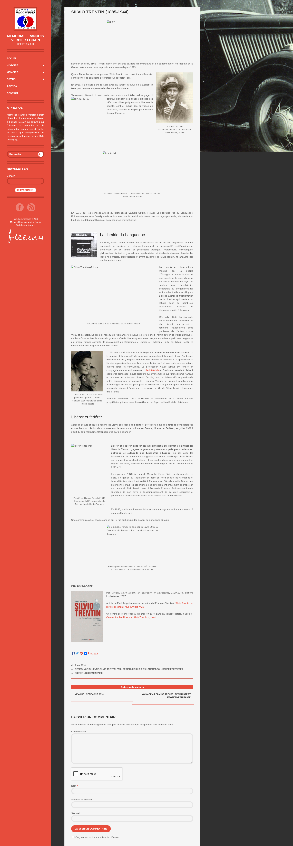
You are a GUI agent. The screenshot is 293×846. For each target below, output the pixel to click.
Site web (75, 813)
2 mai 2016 (80, 665)
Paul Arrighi (124, 669)
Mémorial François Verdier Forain (25, 38)
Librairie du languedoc (146, 669)
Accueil (12, 58)
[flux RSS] (31, 210)
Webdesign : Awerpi (25, 225)
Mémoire (12, 72)
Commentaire (78, 731)
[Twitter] (77, 653)
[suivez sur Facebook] (20, 210)
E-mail (11, 175)
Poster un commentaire (89, 673)
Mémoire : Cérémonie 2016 (89, 694)
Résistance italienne (87, 669)
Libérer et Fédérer (172, 669)
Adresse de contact (82, 799)
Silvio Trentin (108, 669)
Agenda (12, 86)
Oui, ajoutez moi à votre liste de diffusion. (97, 837)
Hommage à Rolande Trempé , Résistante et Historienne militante (166, 696)
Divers (11, 79)
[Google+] (81, 653)
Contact (12, 93)
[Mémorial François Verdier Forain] (25, 19)
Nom (74, 785)
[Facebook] (73, 653)
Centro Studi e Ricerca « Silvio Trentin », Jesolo (131, 617)
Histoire (12, 65)
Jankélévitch (152, 370)
